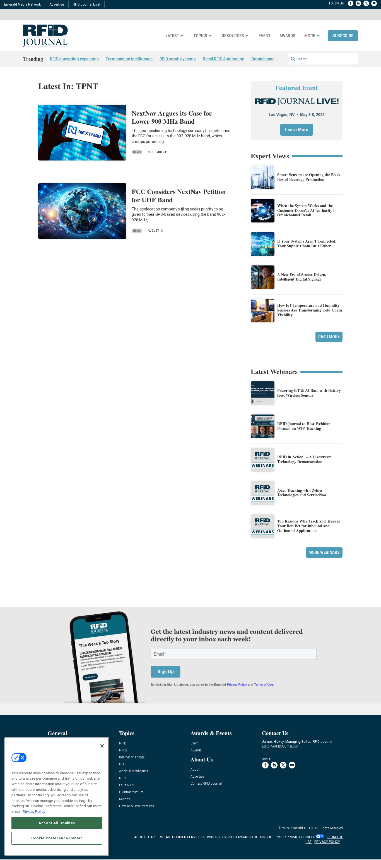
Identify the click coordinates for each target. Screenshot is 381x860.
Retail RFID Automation (223, 59)
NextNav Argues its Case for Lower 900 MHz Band (172, 117)
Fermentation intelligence (129, 59)
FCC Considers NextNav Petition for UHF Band (179, 195)
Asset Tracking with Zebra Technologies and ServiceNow (301, 492)
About (195, 770)
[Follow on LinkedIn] (358, 3)
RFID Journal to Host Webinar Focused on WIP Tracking (303, 426)
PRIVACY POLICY (327, 842)
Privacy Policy (34, 811)
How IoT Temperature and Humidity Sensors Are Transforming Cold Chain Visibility (309, 310)
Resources (233, 36)
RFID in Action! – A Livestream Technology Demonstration (304, 459)
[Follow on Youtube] (374, 3)
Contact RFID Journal (206, 783)
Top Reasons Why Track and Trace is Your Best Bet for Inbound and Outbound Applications (308, 525)
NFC (122, 778)
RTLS (123, 750)
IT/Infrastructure (131, 792)
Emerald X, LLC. (302, 828)
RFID (122, 743)
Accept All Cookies (56, 823)
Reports (124, 799)
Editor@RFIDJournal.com (280, 746)
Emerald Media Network (22, 4)
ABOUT (139, 837)
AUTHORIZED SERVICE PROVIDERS (193, 837)
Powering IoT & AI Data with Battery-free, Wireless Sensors (309, 392)
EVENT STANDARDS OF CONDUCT (248, 837)
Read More (329, 336)
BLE (122, 764)
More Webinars (324, 552)
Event (265, 36)
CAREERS (155, 837)
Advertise (56, 4)
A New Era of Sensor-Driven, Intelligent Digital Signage (301, 277)
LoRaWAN (126, 785)
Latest (172, 36)
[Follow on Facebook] (350, 3)
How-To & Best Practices (136, 806)
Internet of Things (132, 757)
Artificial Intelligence (133, 771)
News (137, 152)
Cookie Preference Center (56, 838)
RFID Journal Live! (86, 4)
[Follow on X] (366, 3)
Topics (200, 36)
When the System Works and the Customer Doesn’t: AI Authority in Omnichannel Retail (307, 210)
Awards (287, 36)
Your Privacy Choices (296, 837)
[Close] (102, 746)
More (309, 36)
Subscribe (342, 35)
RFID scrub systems (178, 59)
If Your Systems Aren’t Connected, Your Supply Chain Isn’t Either (306, 243)
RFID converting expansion (74, 59)
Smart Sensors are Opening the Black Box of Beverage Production (309, 177)
